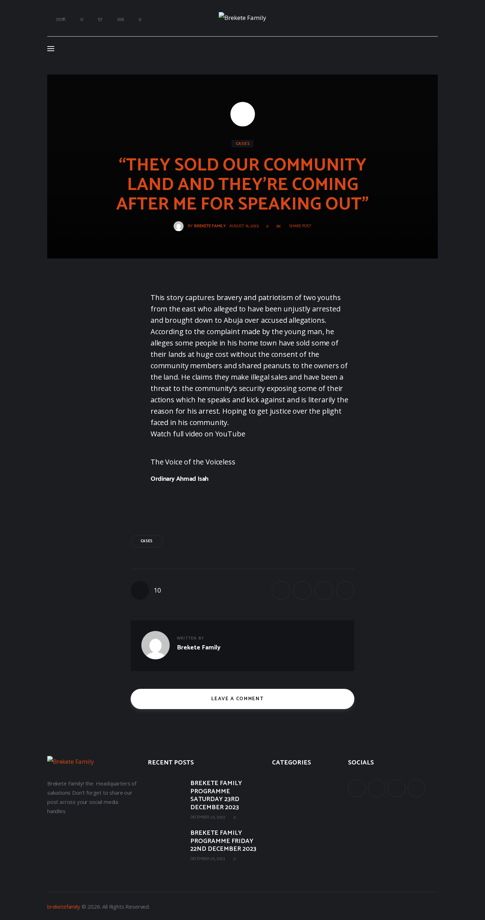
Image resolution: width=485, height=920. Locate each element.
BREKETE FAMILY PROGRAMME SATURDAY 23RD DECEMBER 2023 (216, 795)
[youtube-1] (396, 788)
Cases (243, 143)
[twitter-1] (377, 788)
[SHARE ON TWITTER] (302, 590)
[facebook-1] (357, 788)
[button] (297, 226)
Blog (277, 812)
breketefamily (63, 906)
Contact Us (285, 827)
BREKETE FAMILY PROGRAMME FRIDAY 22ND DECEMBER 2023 (223, 841)
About (279, 781)
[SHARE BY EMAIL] (324, 590)
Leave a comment (238, 699)
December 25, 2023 (207, 817)
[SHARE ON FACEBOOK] (281, 590)
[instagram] (416, 788)
